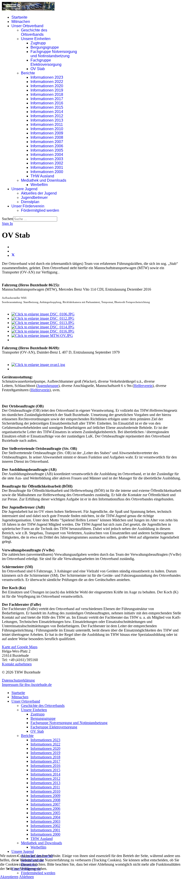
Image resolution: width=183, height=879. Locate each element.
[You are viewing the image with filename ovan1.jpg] (38, 365)
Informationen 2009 (46, 133)
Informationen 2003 (46, 159)
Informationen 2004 (46, 155)
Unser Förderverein (27, 206)
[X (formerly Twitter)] (13, 255)
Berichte (28, 73)
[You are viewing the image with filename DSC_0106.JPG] (43, 314)
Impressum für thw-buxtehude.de (27, 685)
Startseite (19, 17)
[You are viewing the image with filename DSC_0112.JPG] (42, 318)
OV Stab (37, 69)
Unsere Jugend (24, 189)
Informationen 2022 (46, 82)
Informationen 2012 (46, 116)
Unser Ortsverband (27, 26)
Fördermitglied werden (40, 210)
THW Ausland (42, 176)
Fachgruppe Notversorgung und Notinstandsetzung (53, 54)
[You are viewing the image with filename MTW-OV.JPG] (42, 336)
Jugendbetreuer (34, 197)
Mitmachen (20, 22)
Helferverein (143, 386)
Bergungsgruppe (44, 47)
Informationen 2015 (46, 107)
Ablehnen (26, 877)
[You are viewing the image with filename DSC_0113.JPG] (42, 323)
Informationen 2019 (46, 90)
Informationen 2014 (46, 112)
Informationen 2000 (46, 172)
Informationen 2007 (46, 142)
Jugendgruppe (47, 386)
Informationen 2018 (46, 95)
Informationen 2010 (46, 129)
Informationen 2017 (46, 99)
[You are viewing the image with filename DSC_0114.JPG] (42, 327)
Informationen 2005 (46, 150)
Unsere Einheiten (36, 39)
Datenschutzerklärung (18, 680)
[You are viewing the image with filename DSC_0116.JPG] (42, 331)
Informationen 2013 (46, 120)
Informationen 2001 (46, 167)
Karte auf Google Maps (19, 647)
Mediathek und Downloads (43, 180)
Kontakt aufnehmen (17, 664)
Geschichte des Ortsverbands (34, 32)
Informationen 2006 (46, 146)
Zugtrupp (38, 43)
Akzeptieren (9, 877)
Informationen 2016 (46, 103)
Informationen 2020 (46, 86)
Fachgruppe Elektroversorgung (45, 62)
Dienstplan (30, 202)
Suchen (7, 219)
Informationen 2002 (46, 163)
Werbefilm (39, 185)
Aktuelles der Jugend (39, 193)
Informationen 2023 (46, 77)
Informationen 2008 (46, 137)
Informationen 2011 (46, 125)
